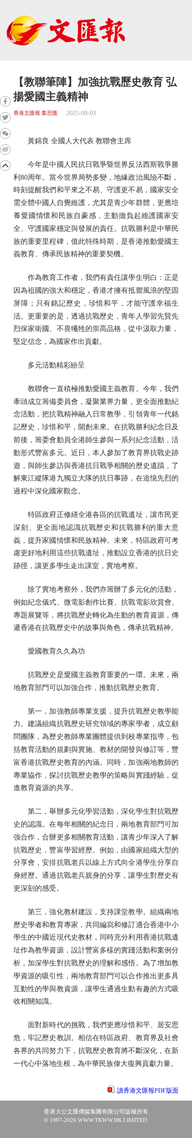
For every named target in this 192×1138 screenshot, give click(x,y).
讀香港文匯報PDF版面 (148, 1090)
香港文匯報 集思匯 (35, 113)
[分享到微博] (5, 149)
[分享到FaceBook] (5, 101)
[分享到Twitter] (5, 117)
